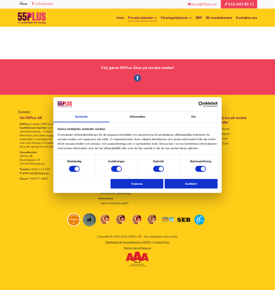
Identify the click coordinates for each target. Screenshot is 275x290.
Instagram (224, 134)
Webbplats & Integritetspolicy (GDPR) (128, 242)
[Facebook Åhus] (137, 81)
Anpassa (137, 183)
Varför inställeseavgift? (114, 203)
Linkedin (223, 138)
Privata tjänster (140, 17)
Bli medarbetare (219, 17)
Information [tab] (137, 116)
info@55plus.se (39, 173)
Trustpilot (24, 112)
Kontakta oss (246, 17)
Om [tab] (193, 116)
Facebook (224, 129)
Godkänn (191, 183)
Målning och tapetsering (115, 193)
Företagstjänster (174, 17)
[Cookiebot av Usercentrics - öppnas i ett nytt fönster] (201, 104)
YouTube (223, 143)
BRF (199, 17)
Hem (120, 17)
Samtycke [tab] (81, 116)
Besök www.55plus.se (137, 248)
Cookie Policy (161, 242)
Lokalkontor (44, 3)
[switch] (116, 169)
